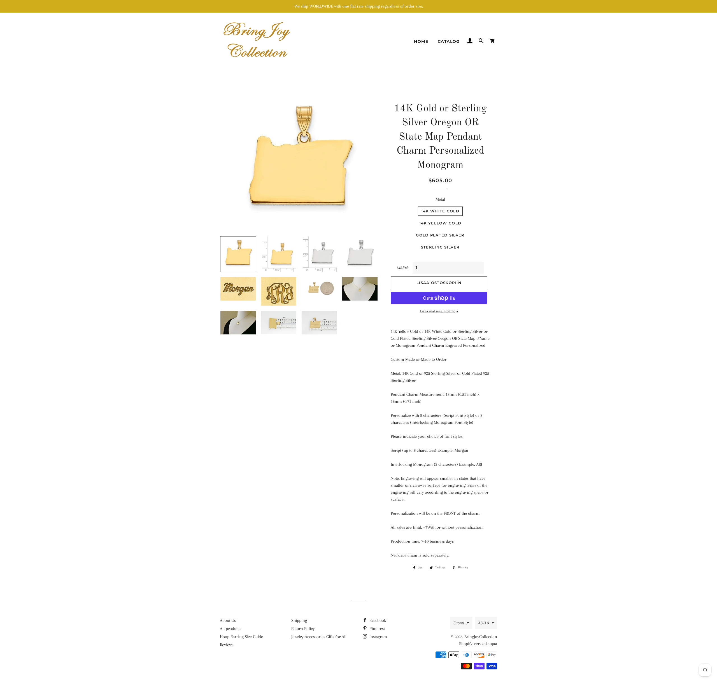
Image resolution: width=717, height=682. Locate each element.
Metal (440, 199)
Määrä (403, 267)
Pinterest (376, 628)
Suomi (458, 622)
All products (230, 628)
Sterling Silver (440, 247)
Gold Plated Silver (440, 235)
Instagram (377, 636)
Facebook (377, 620)
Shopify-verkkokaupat (478, 643)
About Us (228, 620)
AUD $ (483, 622)
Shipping (299, 620)
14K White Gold (440, 211)
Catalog (449, 41)
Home (421, 41)
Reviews (226, 644)
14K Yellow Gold (440, 223)
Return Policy (303, 628)
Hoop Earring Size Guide (241, 636)
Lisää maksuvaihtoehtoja (439, 311)
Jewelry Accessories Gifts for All (318, 636)
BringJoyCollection (480, 636)
